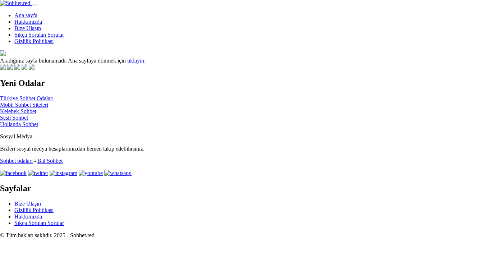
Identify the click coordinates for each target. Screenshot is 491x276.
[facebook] (13, 173)
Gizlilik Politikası (34, 41)
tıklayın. (136, 61)
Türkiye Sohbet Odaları (27, 98)
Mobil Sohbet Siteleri (24, 105)
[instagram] (63, 173)
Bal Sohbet (50, 161)
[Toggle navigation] (34, 5)
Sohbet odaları (16, 161)
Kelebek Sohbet (18, 111)
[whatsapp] (118, 173)
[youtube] (91, 173)
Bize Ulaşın (27, 28)
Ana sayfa (25, 15)
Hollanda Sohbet (19, 124)
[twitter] (38, 173)
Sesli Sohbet (14, 118)
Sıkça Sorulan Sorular (39, 35)
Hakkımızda (28, 22)
